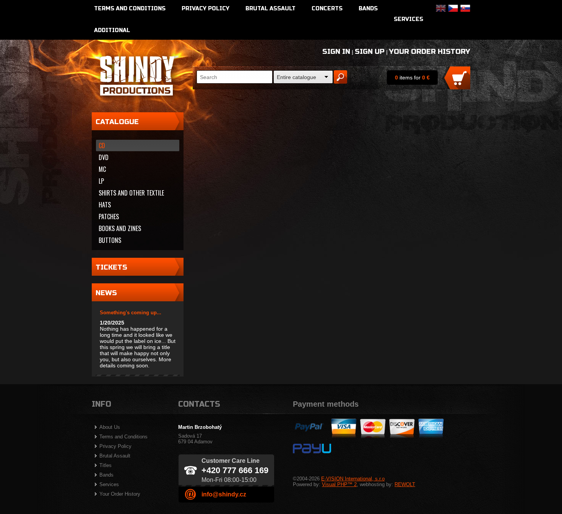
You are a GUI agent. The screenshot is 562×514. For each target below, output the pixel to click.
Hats (105, 204)
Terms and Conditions (130, 8)
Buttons (110, 240)
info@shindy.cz (223, 494)
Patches (109, 216)
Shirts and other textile (131, 192)
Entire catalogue (296, 77)
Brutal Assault (270, 8)
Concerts (327, 8)
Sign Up (370, 51)
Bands (368, 8)
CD (102, 145)
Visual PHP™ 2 (339, 484)
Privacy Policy (205, 8)
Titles (105, 465)
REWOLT (405, 484)
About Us (109, 427)
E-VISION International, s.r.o (353, 479)
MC (102, 169)
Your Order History (429, 51)
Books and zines (120, 228)
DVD (104, 157)
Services (408, 19)
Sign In (336, 51)
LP (101, 181)
